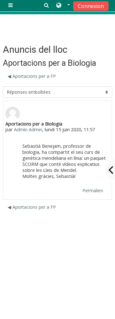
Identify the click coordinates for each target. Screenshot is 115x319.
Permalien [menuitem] (92, 190)
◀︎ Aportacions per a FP (32, 76)
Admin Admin (28, 129)
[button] (63, 5)
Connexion (91, 6)
